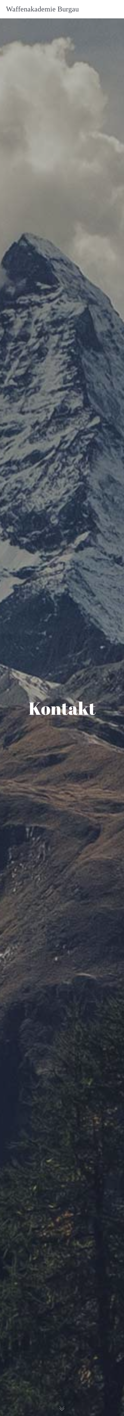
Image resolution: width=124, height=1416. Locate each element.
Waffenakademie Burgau (42, 9)
